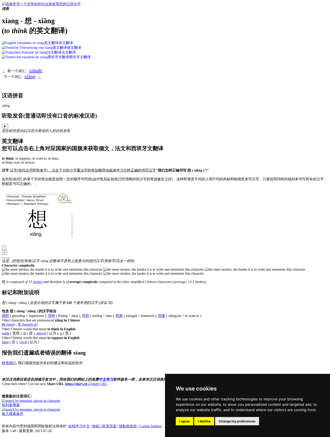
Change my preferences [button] (237, 421)
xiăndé (35, 70)
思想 (85, 316)
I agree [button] (184, 421)
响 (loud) (8, 324)
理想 (51, 316)
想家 (119, 316)
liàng (5, 342)
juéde (5, 333)
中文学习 (106, 379)
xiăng (29, 76)
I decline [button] (204, 421)
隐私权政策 (128, 426)
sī (61, 333)
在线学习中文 (79, 426)
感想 (5, 316)
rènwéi (41, 333)
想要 (161, 316)
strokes (37, 282)
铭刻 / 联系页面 (104, 426)
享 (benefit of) (28, 324)
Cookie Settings (150, 426)
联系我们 (9, 363)
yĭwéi (23, 342)
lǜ (24, 333)
